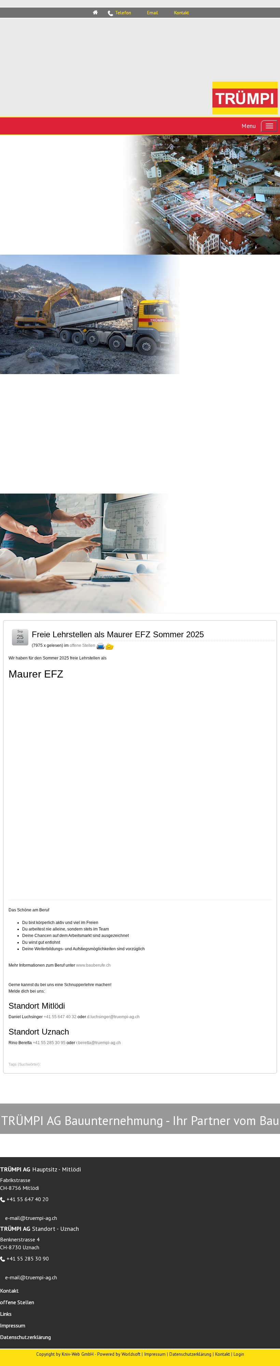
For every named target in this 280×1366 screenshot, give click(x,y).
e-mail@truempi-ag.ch (31, 1217)
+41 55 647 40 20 (27, 1199)
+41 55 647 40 (58, 1016)
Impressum (155, 1354)
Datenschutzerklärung (190, 1354)
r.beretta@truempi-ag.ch (98, 1042)
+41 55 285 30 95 (49, 1042)
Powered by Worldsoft (118, 1354)
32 (74, 1016)
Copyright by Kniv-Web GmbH (65, 1354)
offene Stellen (82, 645)
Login (239, 1354)
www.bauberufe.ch (93, 965)
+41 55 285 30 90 (27, 1258)
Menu (248, 126)
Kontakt (222, 1354)
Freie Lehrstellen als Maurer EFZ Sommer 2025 (118, 634)
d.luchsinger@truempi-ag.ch (113, 1016)
